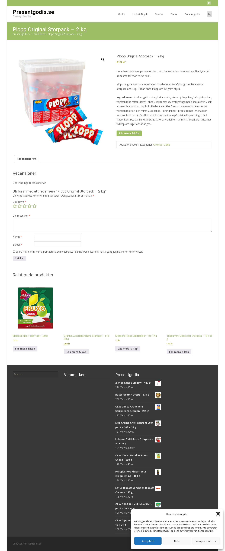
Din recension (21, 215)
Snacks (159, 14)
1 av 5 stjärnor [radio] (15, 206)
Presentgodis (192, 14)
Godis (121, 14)
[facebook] (209, 3)
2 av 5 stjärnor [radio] (20, 206)
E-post (17, 244)
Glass (174, 14)
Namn (17, 236)
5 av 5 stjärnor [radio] (34, 206)
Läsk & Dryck (139, 14)
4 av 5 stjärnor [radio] (29, 206)
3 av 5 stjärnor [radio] (24, 206)
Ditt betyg (19, 201)
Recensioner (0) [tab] (27, 158)
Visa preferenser (206, 541)
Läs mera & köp (129, 133)
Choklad (157, 144)
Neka (177, 541)
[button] (218, 514)
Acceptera (148, 541)
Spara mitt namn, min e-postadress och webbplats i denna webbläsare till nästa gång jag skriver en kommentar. (79, 251)
